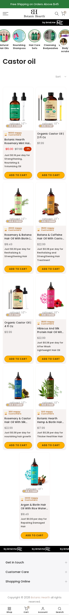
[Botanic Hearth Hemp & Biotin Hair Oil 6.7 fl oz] (51, 408)
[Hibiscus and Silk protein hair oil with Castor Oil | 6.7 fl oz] (51, 320)
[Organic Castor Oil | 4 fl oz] (18, 320)
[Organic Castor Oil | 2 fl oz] (51, 133)
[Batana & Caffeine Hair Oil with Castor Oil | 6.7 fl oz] (51, 228)
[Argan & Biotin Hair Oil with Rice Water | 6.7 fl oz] (34, 496)
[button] (10, 13)
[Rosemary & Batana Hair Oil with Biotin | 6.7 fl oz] (18, 228)
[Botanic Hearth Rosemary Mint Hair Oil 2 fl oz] (18, 133)
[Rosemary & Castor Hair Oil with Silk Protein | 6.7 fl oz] (18, 408)
